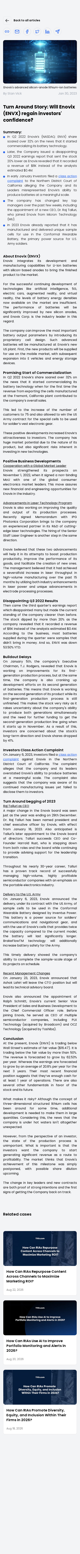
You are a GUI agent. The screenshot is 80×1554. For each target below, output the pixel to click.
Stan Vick (15, 93)
